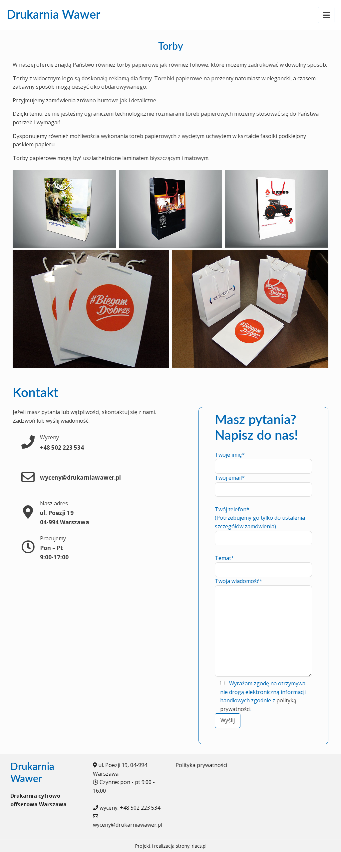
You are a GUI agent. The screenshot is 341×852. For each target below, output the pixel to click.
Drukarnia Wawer (53, 15)
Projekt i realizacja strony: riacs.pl (170, 846)
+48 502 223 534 (62, 447)
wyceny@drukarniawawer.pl (80, 477)
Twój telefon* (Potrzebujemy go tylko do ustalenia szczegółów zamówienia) (260, 518)
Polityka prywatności (201, 765)
